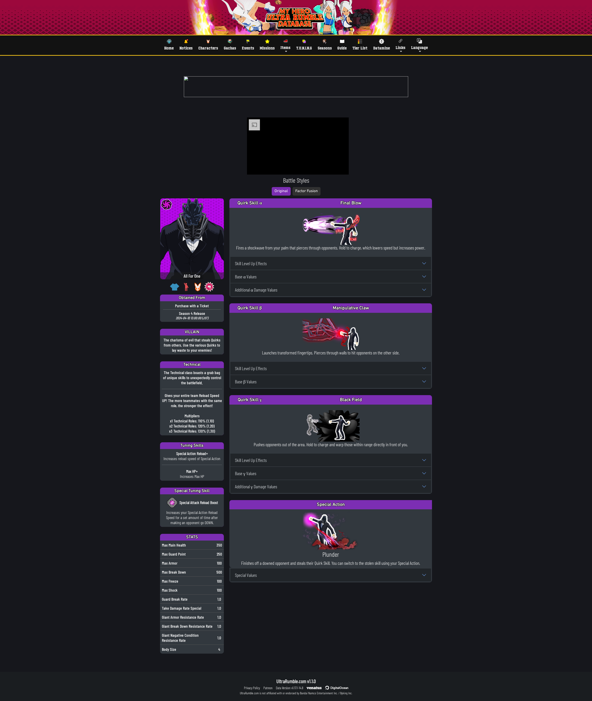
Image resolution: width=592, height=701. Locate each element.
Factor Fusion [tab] (306, 191)
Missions (267, 48)
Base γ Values (245, 473)
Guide (342, 48)
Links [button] (400, 47)
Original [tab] (281, 191)
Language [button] (419, 47)
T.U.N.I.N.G (304, 48)
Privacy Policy (252, 688)
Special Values (246, 575)
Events (248, 48)
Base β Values (245, 381)
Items (285, 47)
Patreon (267, 688)
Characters (208, 48)
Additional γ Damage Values (256, 486)
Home (169, 48)
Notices (186, 48)
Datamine (381, 48)
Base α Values (245, 276)
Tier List (359, 48)
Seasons (325, 48)
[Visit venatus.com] (339, 167)
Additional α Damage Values (256, 289)
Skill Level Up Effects (251, 263)
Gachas (230, 48)
